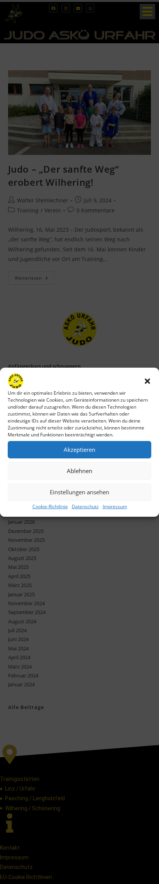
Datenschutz (85, 506)
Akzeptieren (79, 449)
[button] (147, 381)
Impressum (115, 506)
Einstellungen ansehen (79, 492)
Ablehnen (79, 471)
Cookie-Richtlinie (50, 506)
